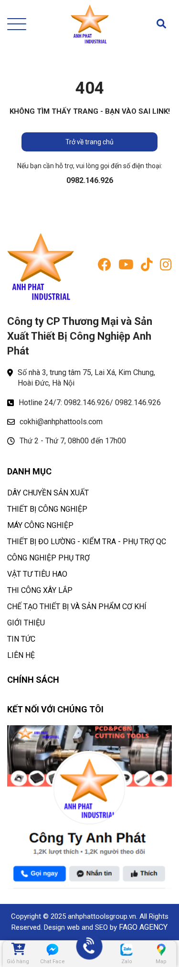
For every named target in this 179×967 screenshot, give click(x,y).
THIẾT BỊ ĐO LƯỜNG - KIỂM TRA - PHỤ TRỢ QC (86, 541)
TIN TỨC (21, 639)
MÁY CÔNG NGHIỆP (40, 525)
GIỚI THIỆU (26, 622)
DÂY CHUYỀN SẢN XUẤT (48, 492)
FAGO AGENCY (143, 927)
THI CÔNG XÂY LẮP (40, 590)
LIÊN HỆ (21, 655)
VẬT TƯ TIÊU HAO (37, 574)
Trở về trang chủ (89, 142)
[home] (90, 24)
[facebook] (104, 266)
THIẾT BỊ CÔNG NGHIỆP (47, 509)
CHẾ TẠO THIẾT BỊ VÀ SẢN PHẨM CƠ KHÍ (77, 606)
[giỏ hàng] (17, 950)
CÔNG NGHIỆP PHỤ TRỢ (48, 557)
